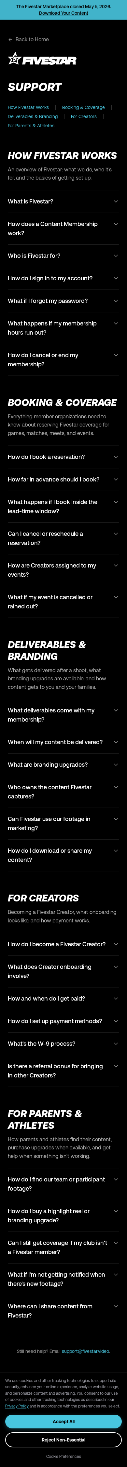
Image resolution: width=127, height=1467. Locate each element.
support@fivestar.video (85, 1351)
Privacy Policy (17, 1406)
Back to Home (32, 39)
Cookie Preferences (63, 1456)
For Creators (84, 116)
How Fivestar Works (28, 107)
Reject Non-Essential (63, 1439)
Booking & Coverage (83, 107)
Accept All (64, 1421)
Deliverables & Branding (33, 116)
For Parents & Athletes (31, 125)
